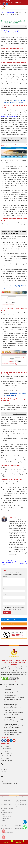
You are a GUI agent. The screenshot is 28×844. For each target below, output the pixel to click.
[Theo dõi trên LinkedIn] (11, 740)
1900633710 (6, 0)
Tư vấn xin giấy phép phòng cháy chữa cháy (21, 806)
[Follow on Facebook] (3, 4)
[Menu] (10, 7)
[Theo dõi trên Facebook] (2, 740)
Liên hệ (18, 831)
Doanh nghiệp (10, 12)
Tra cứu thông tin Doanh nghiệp (9, 31)
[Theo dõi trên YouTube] (14, 740)
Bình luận (5, 576)
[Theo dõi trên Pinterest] (8, 740)
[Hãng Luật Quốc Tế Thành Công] (5, 7)
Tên (4, 588)
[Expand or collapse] (25, 27)
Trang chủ (3, 12)
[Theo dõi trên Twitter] (5, 740)
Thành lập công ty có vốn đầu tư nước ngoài (7, 818)
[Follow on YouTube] (5, 4)
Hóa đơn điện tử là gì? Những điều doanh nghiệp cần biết (7, 562)
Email (4, 594)
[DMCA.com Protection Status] (4, 678)
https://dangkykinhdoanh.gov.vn (9, 116)
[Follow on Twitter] (7, 4)
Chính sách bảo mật (21, 828)
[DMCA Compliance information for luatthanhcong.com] (13, 678)
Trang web (5, 601)
